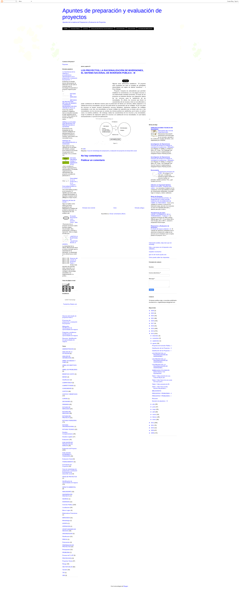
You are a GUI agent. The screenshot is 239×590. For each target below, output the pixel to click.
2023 (152, 313)
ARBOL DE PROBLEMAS (69, 369)
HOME (65, 28)
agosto (154, 343)
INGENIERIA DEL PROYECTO (67, 495)
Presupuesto (66, 549)
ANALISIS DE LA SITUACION (67, 352)
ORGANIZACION (67, 533)
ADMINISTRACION (68, 349)
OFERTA (65, 523)
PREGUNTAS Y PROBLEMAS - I (161, 396)
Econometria (155, 170)
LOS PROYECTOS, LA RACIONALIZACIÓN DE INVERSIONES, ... (160, 355)
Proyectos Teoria (67, 561)
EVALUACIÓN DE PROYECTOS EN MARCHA (67, 444)
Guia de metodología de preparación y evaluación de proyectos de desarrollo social (112, 150)
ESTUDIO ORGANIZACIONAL (68, 425)
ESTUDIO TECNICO (68, 429)
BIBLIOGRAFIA (156, 391)
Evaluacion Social (67, 459)
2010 (152, 428)
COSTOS (85, 28)
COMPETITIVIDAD (67, 385)
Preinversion (66, 542)
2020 (152, 321)
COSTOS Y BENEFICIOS (69, 394)
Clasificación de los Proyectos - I (161, 350)
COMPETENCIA (67, 382)
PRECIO (64, 539)
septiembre (155, 341)
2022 (152, 315)
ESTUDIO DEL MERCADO (66, 412)
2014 (152, 331)
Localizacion (66, 507)
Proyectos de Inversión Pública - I (162, 345)
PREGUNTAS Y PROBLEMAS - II (162, 393)
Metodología (66, 520)
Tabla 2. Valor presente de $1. (161, 384)
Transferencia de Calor (158, 213)
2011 (152, 425)
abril (153, 412)
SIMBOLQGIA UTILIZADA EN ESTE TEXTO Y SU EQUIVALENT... (160, 371)
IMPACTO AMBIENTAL (69, 487)
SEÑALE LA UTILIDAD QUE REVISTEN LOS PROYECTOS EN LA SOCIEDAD (69, 124)
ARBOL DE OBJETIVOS (69, 365)
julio (153, 404)
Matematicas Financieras (69, 513)
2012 (152, 422)
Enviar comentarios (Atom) (117, 213)
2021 (152, 318)
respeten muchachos (155, 251)
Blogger (125, 586)
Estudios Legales (67, 436)
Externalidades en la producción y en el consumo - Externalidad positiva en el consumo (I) (70, 183)
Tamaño (64, 569)
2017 (152, 323)
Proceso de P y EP (67, 555)
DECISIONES (66, 401)
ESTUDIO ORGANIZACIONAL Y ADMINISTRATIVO (73, 161)
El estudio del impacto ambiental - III (161, 229)
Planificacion (66, 536)
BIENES (64, 377)
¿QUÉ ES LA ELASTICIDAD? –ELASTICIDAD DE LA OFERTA (70, 240)
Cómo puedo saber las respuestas (159, 257)
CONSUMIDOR (66, 388)
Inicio (115, 208)
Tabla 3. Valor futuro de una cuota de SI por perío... (162, 380)
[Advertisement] (118, 46)
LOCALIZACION (120, 28)
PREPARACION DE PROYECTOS (68, 545)
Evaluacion (65, 439)
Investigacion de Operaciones (160, 144)
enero (154, 419)
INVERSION (65, 502)
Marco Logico (66, 510)
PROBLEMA (66, 552)
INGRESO (65, 499)
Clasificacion (66, 379)
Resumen (155, 398)
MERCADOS (66, 517)
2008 (152, 433)
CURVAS (65, 398)
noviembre (155, 338)
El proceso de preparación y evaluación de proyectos (69, 322)
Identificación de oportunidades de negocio (70, 481)
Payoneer (65, 64)
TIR (63, 572)
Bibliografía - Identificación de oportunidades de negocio (70, 328)
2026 (152, 310)
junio (154, 407)
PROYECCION (66, 558)
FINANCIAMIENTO (68, 461)
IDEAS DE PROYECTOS (69, 476)
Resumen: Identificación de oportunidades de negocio (69, 340)
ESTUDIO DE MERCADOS (145, 28)
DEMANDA (65, 404)
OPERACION (66, 526)
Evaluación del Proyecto (69, 448)
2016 (152, 326)
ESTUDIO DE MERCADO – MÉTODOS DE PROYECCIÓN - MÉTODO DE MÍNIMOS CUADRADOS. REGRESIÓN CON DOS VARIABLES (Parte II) (69, 101)
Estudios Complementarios (67, 433)
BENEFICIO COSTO (68, 374)
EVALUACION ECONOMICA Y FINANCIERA (67, 454)
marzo (154, 414)
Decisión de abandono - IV (160, 401)
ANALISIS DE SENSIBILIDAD (66, 357)
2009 (152, 430)
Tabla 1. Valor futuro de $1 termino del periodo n (160, 387)
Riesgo (64, 564)
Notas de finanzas (156, 196)
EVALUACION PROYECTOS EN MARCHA (102, 28)
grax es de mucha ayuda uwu (157, 254)
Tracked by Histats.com (70, 304)
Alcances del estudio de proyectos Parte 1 (73, 261)
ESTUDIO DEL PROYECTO (66, 416)
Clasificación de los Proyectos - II (162, 348)
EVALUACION (131, 28)
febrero (154, 417)
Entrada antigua (139, 208)
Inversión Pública (75, 28)
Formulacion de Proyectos (67, 465)
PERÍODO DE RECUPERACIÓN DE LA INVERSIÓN (69, 142)
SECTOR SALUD (67, 567)
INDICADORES (66, 491)
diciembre (155, 335)
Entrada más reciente (88, 208)
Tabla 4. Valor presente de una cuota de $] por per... (161, 376)
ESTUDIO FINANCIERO (69, 420)
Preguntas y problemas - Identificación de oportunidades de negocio (70, 334)
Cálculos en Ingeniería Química (161, 185)
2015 (152, 328)
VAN (63, 575)
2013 (152, 333)
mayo (154, 409)
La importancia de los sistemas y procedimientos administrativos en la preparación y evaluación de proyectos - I (69, 75)
